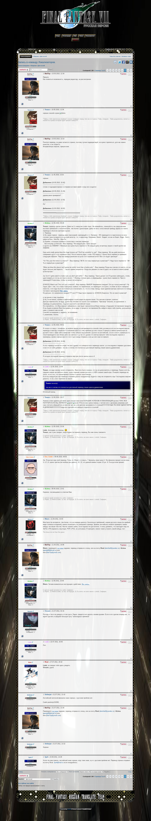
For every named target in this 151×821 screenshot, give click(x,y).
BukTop (47, 73)
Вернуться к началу (131, 106)
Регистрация (67, 36)
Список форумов (26, 56)
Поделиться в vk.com (131, 62)
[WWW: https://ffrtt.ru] (22, 104)
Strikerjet (48, 694)
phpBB (69, 809)
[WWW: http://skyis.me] (22, 483)
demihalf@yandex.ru (112, 548)
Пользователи (90, 36)
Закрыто (20, 69)
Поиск (81, 36)
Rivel (46, 662)
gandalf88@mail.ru (49, 550)
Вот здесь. (86, 584)
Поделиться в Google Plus (127, 62)
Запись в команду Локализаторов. (37, 62)
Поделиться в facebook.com (123, 62)
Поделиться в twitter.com (119, 62)
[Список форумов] (75, 29)
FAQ (75, 36)
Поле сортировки (74, 771)
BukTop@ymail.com (53, 552)
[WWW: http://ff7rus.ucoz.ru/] (22, 381)
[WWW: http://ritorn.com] (22, 539)
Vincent (47, 611)
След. (130, 771)
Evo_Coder (49, 457)
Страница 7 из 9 (100, 70)
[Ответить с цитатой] (123, 74)
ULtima (47, 223)
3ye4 (46, 757)
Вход (57, 36)
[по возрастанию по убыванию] (100, 771)
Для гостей (43, 56)
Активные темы (126, 56)
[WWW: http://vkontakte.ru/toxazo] (22, 133)
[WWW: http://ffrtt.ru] (22, 636)
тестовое (60, 548)
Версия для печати (115, 62)
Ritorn (47, 519)
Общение (36, 56)
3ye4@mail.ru (58, 762)
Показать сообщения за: (48, 771)
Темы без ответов (115, 56)
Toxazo (47, 109)
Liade (47, 367)
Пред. (21, 771)
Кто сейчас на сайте (26, 783)
